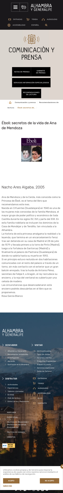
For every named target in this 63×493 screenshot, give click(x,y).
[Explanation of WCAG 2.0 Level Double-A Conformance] (17, 445)
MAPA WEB (11, 412)
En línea (11, 395)
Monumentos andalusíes (18, 354)
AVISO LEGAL (12, 417)
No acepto (49, 480)
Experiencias (13, 388)
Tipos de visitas (43, 354)
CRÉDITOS (11, 437)
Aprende (11, 361)
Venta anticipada (44, 351)
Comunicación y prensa (25, 102)
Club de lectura (14, 398)
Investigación (13, 358)
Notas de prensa (22, 72)
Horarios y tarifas (44, 358)
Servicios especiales (45, 368)
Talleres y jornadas (16, 391)
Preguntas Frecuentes (46, 361)
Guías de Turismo (44, 371)
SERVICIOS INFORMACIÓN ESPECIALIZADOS (31, 83)
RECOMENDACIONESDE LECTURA (31, 93)
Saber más (7, 486)
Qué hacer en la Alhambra (18, 364)
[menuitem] (35, 25)
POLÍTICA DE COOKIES (16, 432)
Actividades (13, 385)
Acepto (11, 480)
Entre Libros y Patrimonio (18, 401)
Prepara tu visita (44, 364)
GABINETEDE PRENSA (40, 72)
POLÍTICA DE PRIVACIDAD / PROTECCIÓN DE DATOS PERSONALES (18, 424)
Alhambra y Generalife (17, 351)
